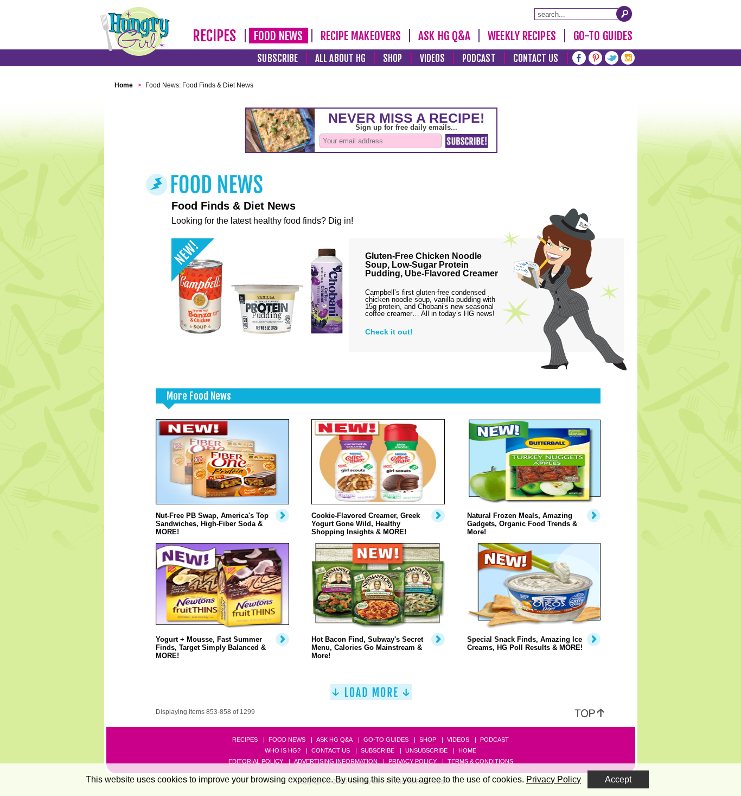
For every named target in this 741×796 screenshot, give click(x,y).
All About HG (340, 58)
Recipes (215, 36)
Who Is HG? (283, 750)
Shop (392, 58)
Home (467, 750)
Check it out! (389, 331)
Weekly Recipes (521, 36)
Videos (432, 58)
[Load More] (371, 696)
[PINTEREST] (595, 56)
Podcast (479, 58)
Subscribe (277, 58)
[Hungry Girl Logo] (135, 31)
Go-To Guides (603, 36)
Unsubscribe (426, 750)
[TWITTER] (611, 56)
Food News (278, 36)
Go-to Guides (385, 739)
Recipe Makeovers (361, 36)
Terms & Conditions (480, 761)
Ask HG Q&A (444, 36)
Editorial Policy (255, 761)
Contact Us (536, 58)
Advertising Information (336, 761)
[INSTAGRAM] (628, 56)
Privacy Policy (412, 761)
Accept (618, 779)
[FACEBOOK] (579, 56)
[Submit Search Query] (624, 13)
